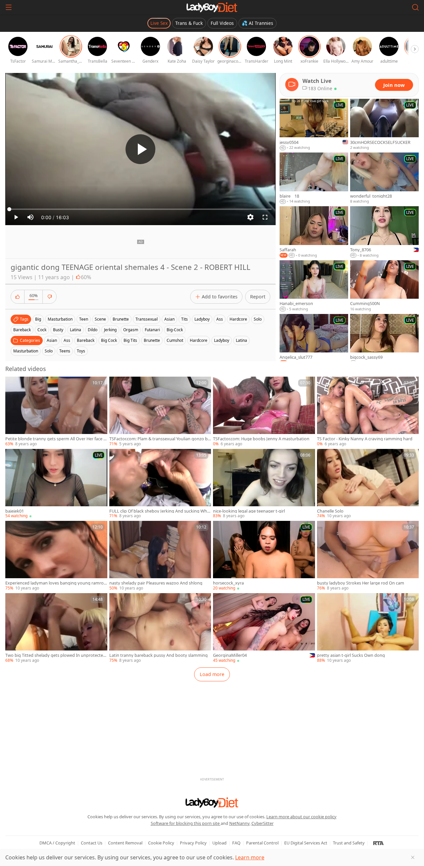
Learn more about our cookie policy (301, 817)
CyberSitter (262, 823)
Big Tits (130, 340)
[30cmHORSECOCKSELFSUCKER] (384, 125)
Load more (212, 674)
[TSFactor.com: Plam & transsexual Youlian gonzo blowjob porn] (160, 412)
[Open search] (415, 7)
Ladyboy (221, 340)
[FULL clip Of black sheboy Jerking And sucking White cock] (160, 484)
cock (41, 330)
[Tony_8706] (384, 232)
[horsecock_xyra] (264, 556)
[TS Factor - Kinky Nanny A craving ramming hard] (368, 412)
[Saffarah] (314, 232)
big (38, 319)
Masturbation (25, 351)
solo (258, 319)
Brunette (152, 340)
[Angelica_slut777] (314, 340)
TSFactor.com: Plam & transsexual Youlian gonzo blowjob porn (159, 439)
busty (58, 330)
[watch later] (13, 384)
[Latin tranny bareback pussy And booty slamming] (160, 628)
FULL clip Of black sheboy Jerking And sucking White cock (159, 511)
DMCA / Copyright (57, 843)
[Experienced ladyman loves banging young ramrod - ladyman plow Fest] (56, 556)
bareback (22, 330)
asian (169, 319)
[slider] (140, 209)
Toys (81, 351)
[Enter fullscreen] (265, 217)
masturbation (60, 319)
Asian (52, 340)
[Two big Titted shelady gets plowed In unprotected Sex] (56, 628)
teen (83, 319)
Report (257, 296)
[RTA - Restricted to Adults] (378, 843)
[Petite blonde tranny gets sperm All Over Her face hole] (56, 412)
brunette (121, 319)
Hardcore (198, 340)
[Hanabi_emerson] (314, 286)
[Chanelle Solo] (368, 484)
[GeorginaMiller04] (264, 628)
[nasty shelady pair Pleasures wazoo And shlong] (160, 556)
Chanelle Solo (330, 511)
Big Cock (109, 340)
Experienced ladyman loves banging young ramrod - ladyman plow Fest (55, 583)
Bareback (85, 340)
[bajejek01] (56, 484)
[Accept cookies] (413, 857)
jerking (110, 330)
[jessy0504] (314, 125)
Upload (219, 843)
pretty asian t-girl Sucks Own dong (351, 655)
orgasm (130, 330)
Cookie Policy (161, 843)
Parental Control (262, 843)
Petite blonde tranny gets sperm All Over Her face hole (55, 439)
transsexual (146, 319)
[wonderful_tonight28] (384, 178)
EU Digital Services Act (305, 843)
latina (75, 330)
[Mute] (30, 217)
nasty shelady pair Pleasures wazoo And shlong (155, 583)
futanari (152, 330)
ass (219, 319)
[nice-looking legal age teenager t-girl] (264, 484)
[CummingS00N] (384, 286)
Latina (241, 340)
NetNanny (239, 823)
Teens (64, 351)
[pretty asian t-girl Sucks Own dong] (368, 628)
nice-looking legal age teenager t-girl (249, 511)
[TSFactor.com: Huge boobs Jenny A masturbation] (264, 412)
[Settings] (250, 217)
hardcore (238, 319)
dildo (92, 330)
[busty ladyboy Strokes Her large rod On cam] (368, 556)
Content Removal (125, 843)
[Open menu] (9, 7)
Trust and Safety (349, 843)
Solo (49, 351)
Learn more (249, 857)
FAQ (236, 843)
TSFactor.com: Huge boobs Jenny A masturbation (261, 439)
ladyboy (202, 319)
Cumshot (175, 340)
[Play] (140, 149)
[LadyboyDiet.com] (212, 7)
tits (184, 319)
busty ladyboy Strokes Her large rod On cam (360, 583)
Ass (67, 340)
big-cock (175, 330)
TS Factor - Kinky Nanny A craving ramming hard (364, 439)
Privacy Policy (193, 843)
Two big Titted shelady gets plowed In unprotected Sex (55, 655)
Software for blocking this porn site (186, 823)
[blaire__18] (314, 178)
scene (100, 319)
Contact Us (91, 843)
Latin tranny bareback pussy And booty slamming (158, 655)
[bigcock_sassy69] (384, 340)
